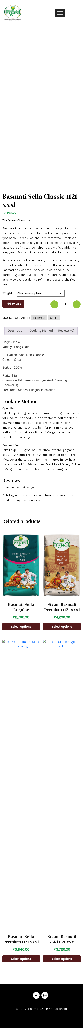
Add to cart (13, 303)
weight (7, 293)
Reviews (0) (66, 330)
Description (16, 330)
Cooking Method (41, 330)
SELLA (54, 317)
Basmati (39, 317)
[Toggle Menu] (60, 13)
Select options (21, 626)
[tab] (15, 331)
